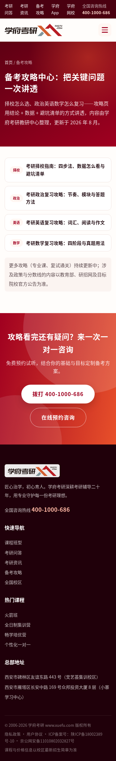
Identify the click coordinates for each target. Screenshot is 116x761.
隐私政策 (13, 734)
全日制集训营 (18, 625)
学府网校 (71, 9)
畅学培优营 (15, 634)
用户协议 (35, 734)
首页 (9, 62)
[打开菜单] (104, 29)
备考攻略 (40, 9)
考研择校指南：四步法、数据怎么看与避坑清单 (59, 170)
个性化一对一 (18, 644)
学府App (55, 9)
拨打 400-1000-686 (58, 394)
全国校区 (13, 582)
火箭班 (11, 615)
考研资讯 (24, 9)
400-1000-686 (96, 12)
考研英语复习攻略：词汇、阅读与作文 (59, 222)
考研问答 (9, 9)
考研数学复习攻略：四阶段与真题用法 (59, 243)
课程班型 (13, 542)
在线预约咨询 (58, 417)
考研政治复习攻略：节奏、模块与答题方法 (59, 198)
